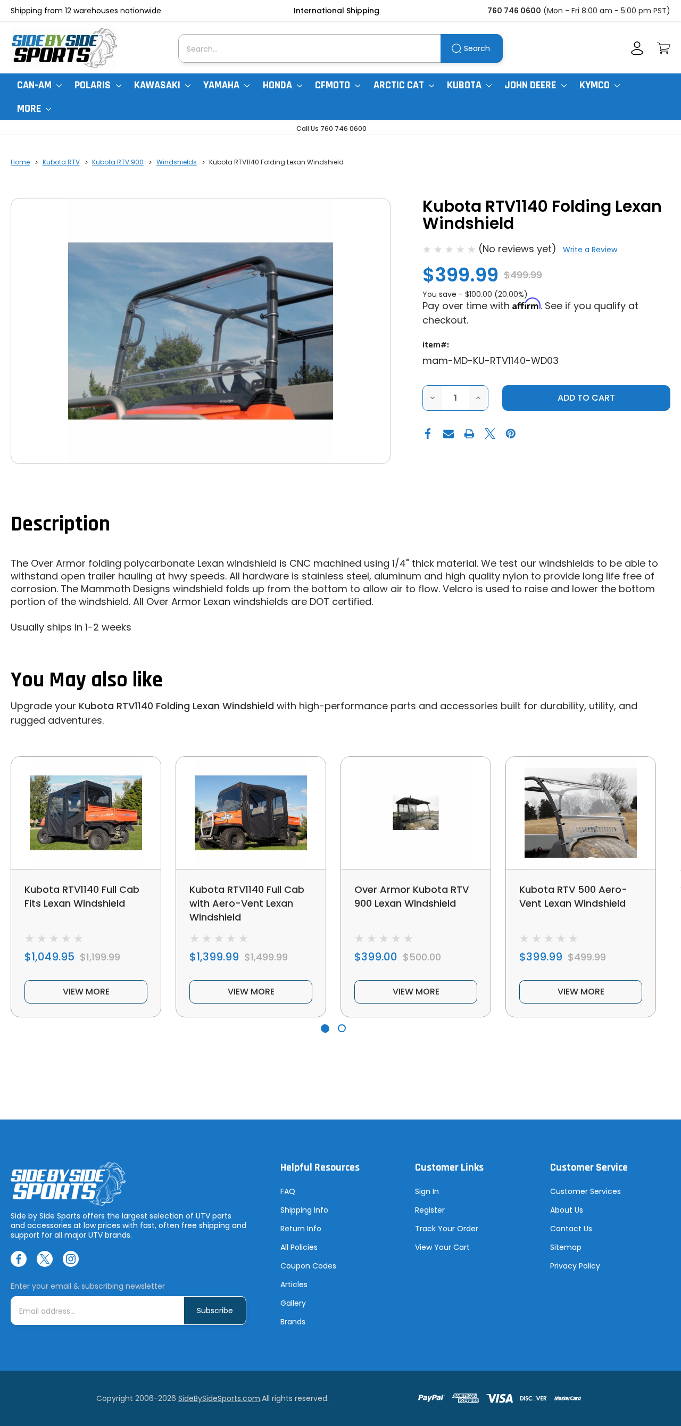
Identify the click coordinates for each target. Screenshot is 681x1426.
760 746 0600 (514, 10)
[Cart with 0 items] (663, 48)
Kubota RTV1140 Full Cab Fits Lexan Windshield (81, 896)
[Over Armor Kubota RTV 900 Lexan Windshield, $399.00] (416, 813)
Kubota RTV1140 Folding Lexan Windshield (176, 705)
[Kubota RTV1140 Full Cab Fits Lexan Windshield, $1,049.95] (86, 813)
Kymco (595, 85)
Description (60, 524)
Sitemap (566, 1247)
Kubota (465, 85)
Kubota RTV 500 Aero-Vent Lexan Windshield (573, 896)
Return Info (300, 1228)
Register (430, 1210)
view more (86, 991)
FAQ (287, 1191)
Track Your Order (446, 1228)
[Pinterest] (510, 433)
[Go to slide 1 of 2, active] (325, 1028)
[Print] (469, 433)
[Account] (637, 48)
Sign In (427, 1191)
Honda (278, 85)
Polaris (93, 85)
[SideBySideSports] (64, 48)
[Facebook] (427, 433)
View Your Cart (442, 1247)
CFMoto (333, 85)
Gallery (293, 1303)
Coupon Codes (308, 1266)
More (30, 108)
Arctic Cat (399, 85)
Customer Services (585, 1191)
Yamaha (222, 85)
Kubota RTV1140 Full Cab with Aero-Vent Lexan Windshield (246, 903)
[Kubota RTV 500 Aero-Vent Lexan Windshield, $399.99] (580, 813)
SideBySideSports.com (219, 1398)
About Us (566, 1210)
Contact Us (571, 1228)
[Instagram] (71, 1259)
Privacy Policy (575, 1266)
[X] (490, 433)
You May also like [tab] (87, 680)
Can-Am (35, 85)
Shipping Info (304, 1210)
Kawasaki (158, 85)
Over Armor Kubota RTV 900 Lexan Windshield (411, 896)
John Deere (531, 85)
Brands (292, 1321)
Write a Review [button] (590, 249)
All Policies (299, 1247)
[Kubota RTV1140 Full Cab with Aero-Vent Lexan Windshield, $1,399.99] (251, 813)
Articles (294, 1284)
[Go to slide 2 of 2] (342, 1028)
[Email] (448, 433)
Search (477, 48)
